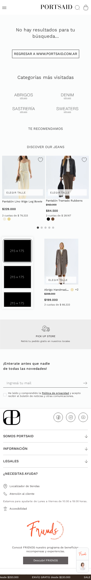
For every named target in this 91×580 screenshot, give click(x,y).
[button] (17, 251)
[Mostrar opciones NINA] (83, 566)
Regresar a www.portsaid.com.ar (45, 54)
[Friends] (82, 554)
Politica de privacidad (55, 393)
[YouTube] (83, 417)
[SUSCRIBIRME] (67, 383)
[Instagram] (70, 417)
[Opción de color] (4, 219)
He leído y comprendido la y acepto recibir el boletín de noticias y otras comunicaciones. (44, 395)
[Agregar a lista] (40, 160)
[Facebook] (58, 417)
